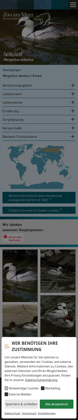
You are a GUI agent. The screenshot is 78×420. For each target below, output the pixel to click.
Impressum (29, 413)
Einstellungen (47, 413)
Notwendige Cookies (24, 388)
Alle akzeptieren (56, 404)
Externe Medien (20, 394)
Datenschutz (12, 413)
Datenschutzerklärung (41, 380)
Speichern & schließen (21, 404)
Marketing (52, 388)
